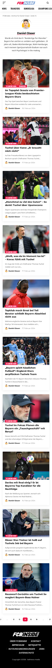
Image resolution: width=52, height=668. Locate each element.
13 (19, 619)
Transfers (22, 86)
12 (13, 619)
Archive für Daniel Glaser (20, 16)
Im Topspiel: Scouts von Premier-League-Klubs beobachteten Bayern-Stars (25, 93)
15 (31, 619)
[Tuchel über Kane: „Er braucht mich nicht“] (26, 131)
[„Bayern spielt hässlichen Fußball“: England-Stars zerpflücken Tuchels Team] (26, 351)
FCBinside (6, 16)
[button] (5, 3)
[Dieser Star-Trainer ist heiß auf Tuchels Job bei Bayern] (26, 523)
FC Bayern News (11, 86)
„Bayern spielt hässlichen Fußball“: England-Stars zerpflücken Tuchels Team (21, 371)
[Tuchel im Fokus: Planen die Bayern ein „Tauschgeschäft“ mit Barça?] (26, 408)
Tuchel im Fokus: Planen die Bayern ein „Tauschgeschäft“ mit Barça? (25, 428)
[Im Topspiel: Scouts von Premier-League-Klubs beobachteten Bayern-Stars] (26, 73)
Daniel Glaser (14, 108)
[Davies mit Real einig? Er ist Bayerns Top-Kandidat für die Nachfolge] (26, 466)
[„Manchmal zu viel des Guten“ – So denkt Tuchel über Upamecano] (26, 185)
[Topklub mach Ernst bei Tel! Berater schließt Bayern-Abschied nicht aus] (26, 293)
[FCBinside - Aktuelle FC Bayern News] (26, 3)
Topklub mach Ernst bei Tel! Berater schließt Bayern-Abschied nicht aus (25, 313)
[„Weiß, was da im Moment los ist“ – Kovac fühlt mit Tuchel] (26, 239)
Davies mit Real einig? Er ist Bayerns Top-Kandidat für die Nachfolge (23, 485)
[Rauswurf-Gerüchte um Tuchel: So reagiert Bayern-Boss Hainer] (26, 577)
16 (36, 619)
